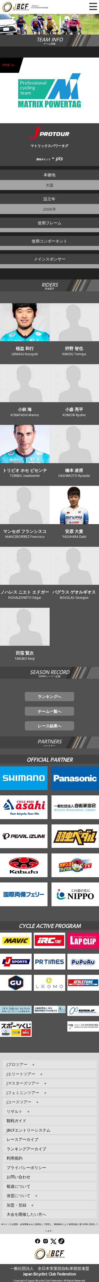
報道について (18, 1186)
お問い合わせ (18, 1176)
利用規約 (14, 1158)
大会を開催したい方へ (26, 1214)
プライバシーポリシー (26, 1167)
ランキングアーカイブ (26, 1148)
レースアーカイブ (22, 1139)
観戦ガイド (16, 1120)
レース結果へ (50, 725)
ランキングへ (50, 696)
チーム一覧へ (50, 711)
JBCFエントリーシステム (28, 1130)
